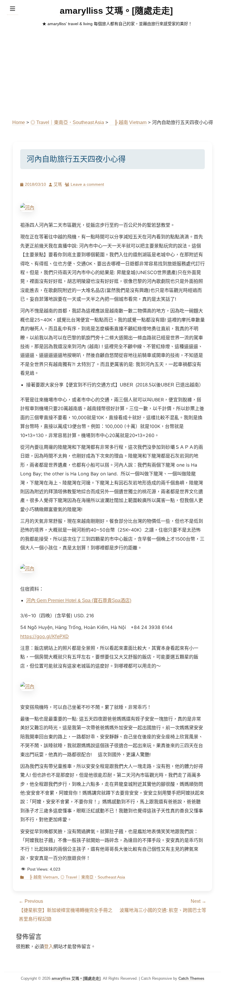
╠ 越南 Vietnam (128, 122)
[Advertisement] (112, 74)
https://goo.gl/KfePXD (44, 636)
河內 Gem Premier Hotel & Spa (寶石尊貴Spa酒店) (78, 600)
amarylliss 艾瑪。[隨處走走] (116, 11)
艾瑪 (58, 184)
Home (18, 122)
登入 (48, 946)
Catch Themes (191, 978)
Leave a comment (87, 184)
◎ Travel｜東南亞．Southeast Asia (67, 122)
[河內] (27, 207)
